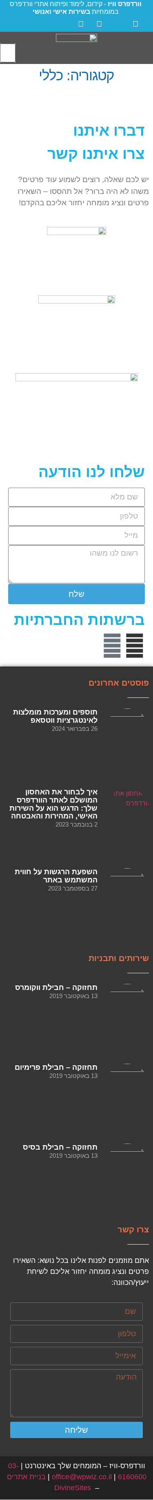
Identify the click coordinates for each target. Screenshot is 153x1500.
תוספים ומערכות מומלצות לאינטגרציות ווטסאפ (55, 716)
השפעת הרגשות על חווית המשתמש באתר (56, 876)
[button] (145, 48)
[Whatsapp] (112, 646)
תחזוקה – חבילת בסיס (60, 1147)
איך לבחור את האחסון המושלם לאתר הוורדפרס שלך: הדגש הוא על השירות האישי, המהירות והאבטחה (53, 804)
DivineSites (72, 1488)
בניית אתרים (26, 1477)
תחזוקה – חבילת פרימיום (56, 1067)
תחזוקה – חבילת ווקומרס (56, 987)
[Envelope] (90, 646)
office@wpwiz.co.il (82, 1477)
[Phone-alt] (67, 646)
